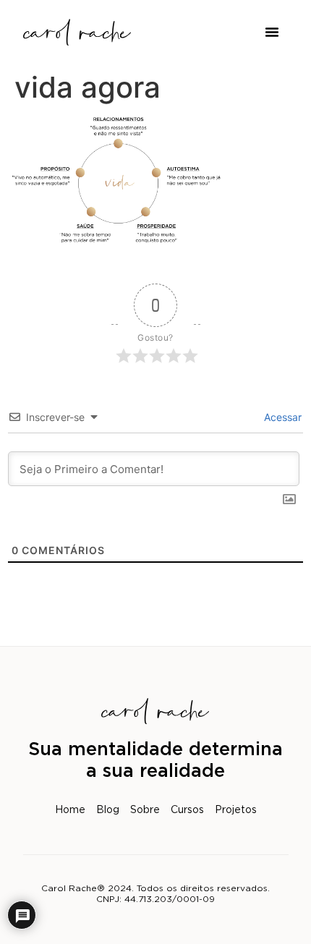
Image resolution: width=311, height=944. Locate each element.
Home (70, 810)
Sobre (145, 810)
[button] (272, 32)
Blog (107, 810)
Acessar (281, 417)
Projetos (236, 810)
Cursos (187, 810)
